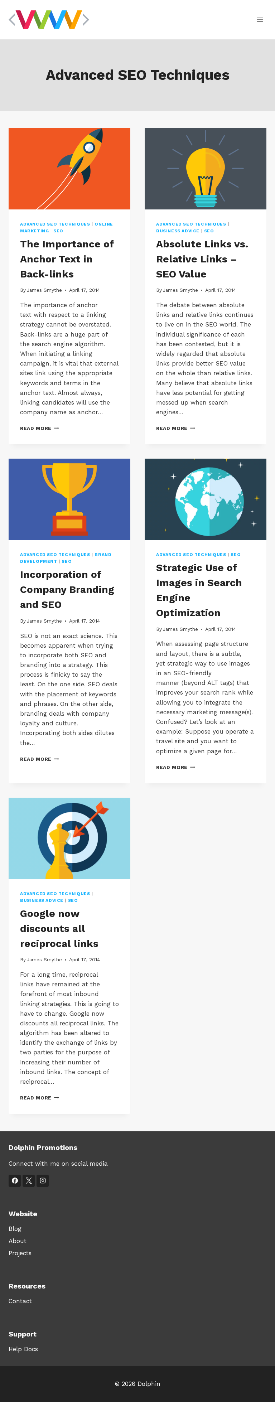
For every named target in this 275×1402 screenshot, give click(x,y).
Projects (20, 1253)
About (17, 1240)
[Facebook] (15, 1181)
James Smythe (44, 290)
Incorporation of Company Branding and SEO (67, 589)
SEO (58, 230)
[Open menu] (259, 19)
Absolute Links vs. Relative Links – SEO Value (202, 259)
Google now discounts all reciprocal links (59, 928)
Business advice (177, 230)
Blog (15, 1228)
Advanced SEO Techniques (55, 224)
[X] (29, 1181)
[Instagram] (43, 1181)
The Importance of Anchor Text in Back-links (67, 259)
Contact (20, 1301)
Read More (39, 428)
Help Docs (23, 1349)
